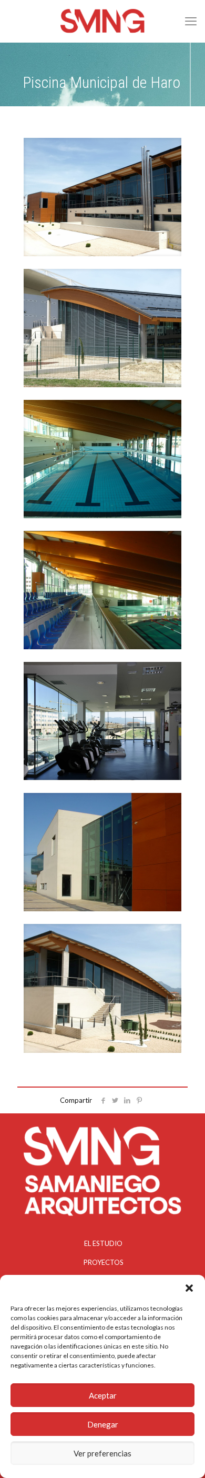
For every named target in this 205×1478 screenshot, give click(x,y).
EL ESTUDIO (103, 1243)
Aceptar (103, 1395)
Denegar (102, 1424)
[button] (189, 1288)
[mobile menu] (191, 21)
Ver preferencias (102, 1453)
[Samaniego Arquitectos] (102, 21)
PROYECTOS (104, 1262)
